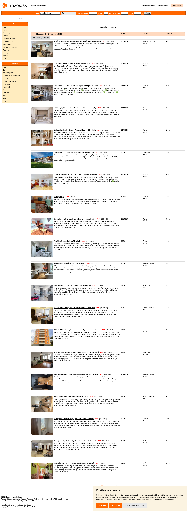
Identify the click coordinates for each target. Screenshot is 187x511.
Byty (4, 27)
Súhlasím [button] (102, 505)
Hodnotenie (16, 499)
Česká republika (20, 507)
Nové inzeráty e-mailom (40, 38)
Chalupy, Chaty (8, 41)
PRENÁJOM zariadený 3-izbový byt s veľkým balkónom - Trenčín (77, 330)
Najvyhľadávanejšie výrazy (21, 505)
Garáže (5, 36)
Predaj (15, 24)
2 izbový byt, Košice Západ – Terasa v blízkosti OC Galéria (75, 130)
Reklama (30, 499)
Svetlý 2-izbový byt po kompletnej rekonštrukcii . (71, 396)
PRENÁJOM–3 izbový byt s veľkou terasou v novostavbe (74, 308)
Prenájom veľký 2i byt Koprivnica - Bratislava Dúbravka (74, 152)
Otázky (9, 499)
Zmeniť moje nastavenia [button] (134, 505)
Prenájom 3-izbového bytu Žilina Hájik (67, 241)
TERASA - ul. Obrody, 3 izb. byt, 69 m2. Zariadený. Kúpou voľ (75, 174)
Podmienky (37, 499)
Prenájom (15, 64)
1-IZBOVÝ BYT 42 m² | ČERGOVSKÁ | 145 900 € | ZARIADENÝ (76, 86)
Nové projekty (8, 33)
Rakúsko (35, 507)
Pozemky (6, 50)
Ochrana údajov (47, 499)
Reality (17, 18)
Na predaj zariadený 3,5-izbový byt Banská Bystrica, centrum (76, 374)
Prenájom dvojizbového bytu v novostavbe (69, 263)
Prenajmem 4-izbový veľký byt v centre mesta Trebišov (74, 419)
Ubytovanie (7, 84)
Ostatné (5, 59)
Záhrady (6, 56)
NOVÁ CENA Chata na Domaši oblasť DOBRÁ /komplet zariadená (77, 41)
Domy (5, 30)
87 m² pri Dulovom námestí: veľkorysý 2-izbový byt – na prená (76, 352)
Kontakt (23, 499)
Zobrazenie (170, 34)
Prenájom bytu (59, 197)
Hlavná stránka (8, 18)
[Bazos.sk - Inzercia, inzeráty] (14, 7)
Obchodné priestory (10, 47)
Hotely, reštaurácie (9, 39)
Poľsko (29, 507)
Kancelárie (7, 44)
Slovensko (10, 507)
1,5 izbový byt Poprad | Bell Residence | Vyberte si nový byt (75, 108)
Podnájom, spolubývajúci (11, 76)
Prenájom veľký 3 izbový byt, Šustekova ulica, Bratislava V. (75, 441)
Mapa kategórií (6, 505)
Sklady (5, 53)
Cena (123, 34)
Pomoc (3, 499)
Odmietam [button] (115, 505)
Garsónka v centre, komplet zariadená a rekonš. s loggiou (74, 219)
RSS (55, 499)
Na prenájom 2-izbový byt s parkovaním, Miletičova (72, 285)
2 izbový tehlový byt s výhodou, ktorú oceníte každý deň (74, 463)
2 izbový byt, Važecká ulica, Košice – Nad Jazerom (72, 63)
